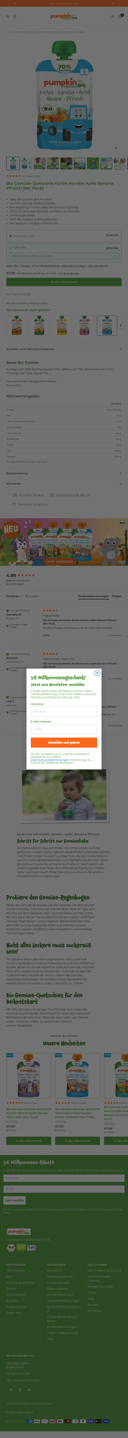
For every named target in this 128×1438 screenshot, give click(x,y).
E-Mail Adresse (41, 721)
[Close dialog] (97, 673)
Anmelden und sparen (64, 742)
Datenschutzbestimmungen (50, 760)
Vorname (37, 704)
